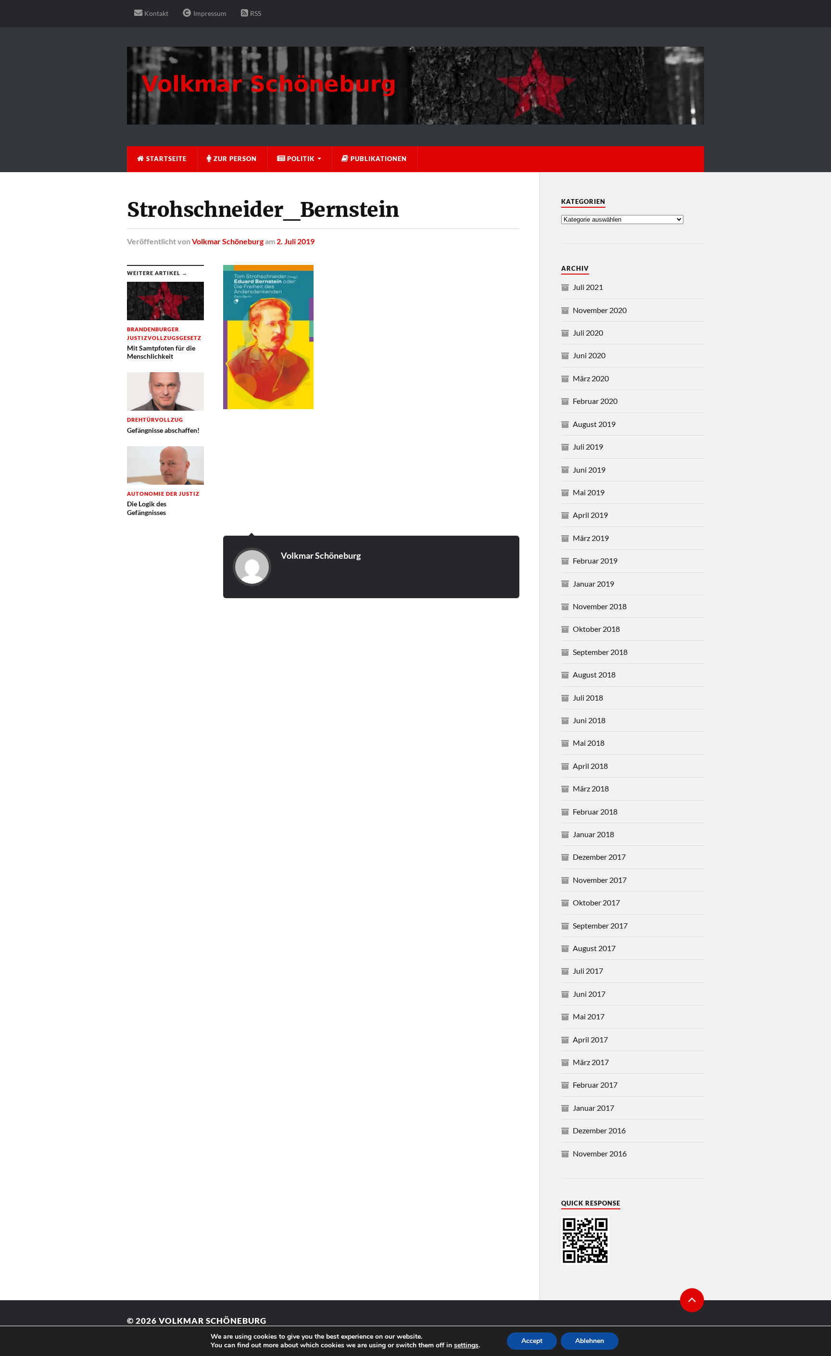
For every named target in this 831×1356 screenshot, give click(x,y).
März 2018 (591, 788)
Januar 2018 (593, 834)
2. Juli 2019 (296, 241)
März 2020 (591, 378)
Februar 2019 (595, 560)
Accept (531, 1340)
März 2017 (591, 1062)
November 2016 (600, 1153)
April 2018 (590, 765)
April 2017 (590, 1039)
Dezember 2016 (599, 1130)
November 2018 (600, 606)
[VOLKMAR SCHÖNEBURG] (415, 120)
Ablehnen (589, 1340)
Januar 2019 (593, 583)
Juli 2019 (588, 446)
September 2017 (600, 925)
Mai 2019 (588, 492)
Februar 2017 (595, 1084)
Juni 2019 (589, 469)
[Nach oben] (692, 1300)
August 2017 (594, 948)
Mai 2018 (588, 742)
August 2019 (594, 423)
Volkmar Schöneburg (228, 241)
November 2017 (600, 879)
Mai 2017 (588, 1016)
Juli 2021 (588, 286)
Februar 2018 (595, 811)
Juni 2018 (589, 720)
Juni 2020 (589, 355)
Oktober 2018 (596, 628)
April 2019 (590, 514)
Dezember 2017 (599, 856)
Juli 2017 (588, 970)
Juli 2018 (588, 697)
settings (466, 1345)
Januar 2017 (593, 1107)
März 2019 (591, 537)
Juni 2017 (589, 993)
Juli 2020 (588, 332)
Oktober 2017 (596, 902)
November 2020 (600, 309)
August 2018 (594, 674)
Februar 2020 (595, 400)
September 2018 (600, 651)
